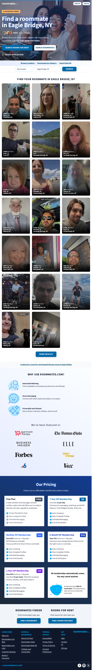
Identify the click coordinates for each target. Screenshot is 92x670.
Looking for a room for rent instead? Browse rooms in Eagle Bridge (46, 364)
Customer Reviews (9, 652)
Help (63, 638)
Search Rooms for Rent (17, 47)
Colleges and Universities (26, 650)
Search (69, 69)
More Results (46, 354)
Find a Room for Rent (62, 620)
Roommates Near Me (29, 645)
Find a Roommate (29, 620)
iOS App (64, 648)
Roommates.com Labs (8, 647)
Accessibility (47, 638)
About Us (5, 635)
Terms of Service (49, 645)
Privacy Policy (48, 642)
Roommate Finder (28, 642)
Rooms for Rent (27, 638)
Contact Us (64, 643)
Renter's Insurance (5, 656)
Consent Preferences (47, 650)
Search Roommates (45, 47)
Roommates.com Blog (8, 640)
